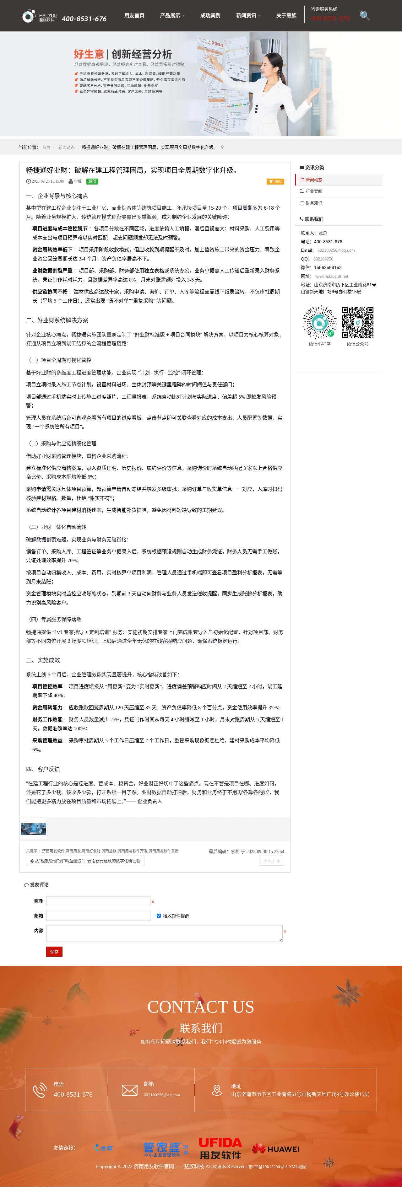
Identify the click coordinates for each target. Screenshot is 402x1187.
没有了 (269, 860)
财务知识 (313, 203)
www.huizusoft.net (331, 276)
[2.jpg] (33, 829)
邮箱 (38, 916)
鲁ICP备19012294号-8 (268, 1166)
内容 (38, 930)
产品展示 (171, 15)
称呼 (38, 901)
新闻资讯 (247, 15)
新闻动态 (66, 147)
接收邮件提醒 (176, 916)
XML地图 (297, 1166)
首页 (46, 147)
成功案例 (210, 15)
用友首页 (134, 15)
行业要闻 (313, 191)
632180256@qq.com (336, 250)
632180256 (323, 259)
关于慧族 (286, 15)
